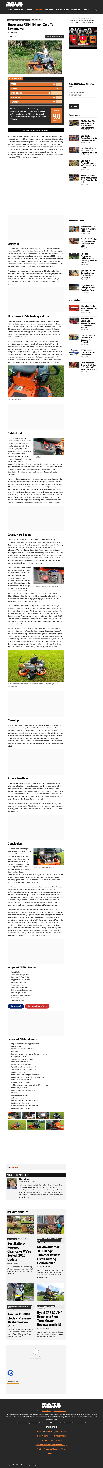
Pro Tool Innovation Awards (51, 1440)
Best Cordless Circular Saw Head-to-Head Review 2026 (89, 138)
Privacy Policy (46, 1411)
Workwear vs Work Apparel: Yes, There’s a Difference (89, 228)
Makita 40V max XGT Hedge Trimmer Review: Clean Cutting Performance (49, 1255)
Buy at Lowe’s (15, 1006)
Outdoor (39, 10)
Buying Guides (76, 10)
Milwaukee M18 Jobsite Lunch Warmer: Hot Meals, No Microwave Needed (88, 323)
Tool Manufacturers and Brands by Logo (51, 1445)
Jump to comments (55, 36)
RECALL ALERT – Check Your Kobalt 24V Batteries (88, 352)
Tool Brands (61, 1431)
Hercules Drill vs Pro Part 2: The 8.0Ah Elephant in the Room (89, 150)
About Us (86, 10)
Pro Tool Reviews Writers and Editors (51, 1449)
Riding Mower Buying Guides (45, 1306)
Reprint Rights (42, 1436)
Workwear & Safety (62, 10)
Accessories (49, 10)
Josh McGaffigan (44, 1267)
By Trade (9, 10)
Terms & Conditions (60, 1411)
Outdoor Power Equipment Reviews (18, 20)
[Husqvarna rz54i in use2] (35, 57)
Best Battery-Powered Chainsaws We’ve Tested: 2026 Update (19, 1251)
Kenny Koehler (13, 1263)
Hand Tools (29, 10)
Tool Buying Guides (58, 1436)
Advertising (50, 1431)
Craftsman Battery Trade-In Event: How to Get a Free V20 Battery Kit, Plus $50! (88, 366)
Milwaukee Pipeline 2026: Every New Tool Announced (89, 308)
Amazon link (90, 20)
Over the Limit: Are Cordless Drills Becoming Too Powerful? (88, 338)
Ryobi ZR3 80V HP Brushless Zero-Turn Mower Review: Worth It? (49, 1319)
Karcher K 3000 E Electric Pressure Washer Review (19, 1318)
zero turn (14, 1167)
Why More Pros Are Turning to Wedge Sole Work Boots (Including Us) (88, 274)
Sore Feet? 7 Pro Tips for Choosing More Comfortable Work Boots (89, 242)
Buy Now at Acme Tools (37, 1006)
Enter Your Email (75, 95)
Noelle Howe (13, 1326)
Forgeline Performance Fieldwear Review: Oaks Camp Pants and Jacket (89, 258)
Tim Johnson (14, 32)
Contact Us (51, 1453)
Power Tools (18, 10)
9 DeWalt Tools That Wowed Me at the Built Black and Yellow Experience (88, 124)
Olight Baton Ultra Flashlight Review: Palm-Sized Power (88, 287)
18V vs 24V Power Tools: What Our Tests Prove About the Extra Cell (89, 178)
